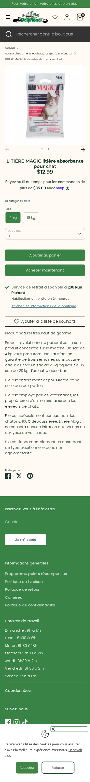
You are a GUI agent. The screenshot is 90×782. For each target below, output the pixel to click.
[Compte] (67, 14)
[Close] (69, 729)
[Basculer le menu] (6, 17)
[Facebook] (8, 722)
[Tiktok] (25, 722)
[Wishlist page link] (55, 16)
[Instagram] (17, 722)
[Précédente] (6, 149)
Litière (26, 201)
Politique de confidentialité (30, 605)
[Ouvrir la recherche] (8, 34)
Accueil (10, 48)
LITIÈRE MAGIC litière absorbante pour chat (33, 59)
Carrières (13, 597)
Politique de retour (22, 589)
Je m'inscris (25, 539)
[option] (45, 105)
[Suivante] (83, 149)
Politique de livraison (24, 581)
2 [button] (48, 149)
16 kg (31, 217)
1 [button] (42, 149)
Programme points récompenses (36, 573)
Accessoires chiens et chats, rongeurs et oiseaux (38, 53)
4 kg (13, 217)
